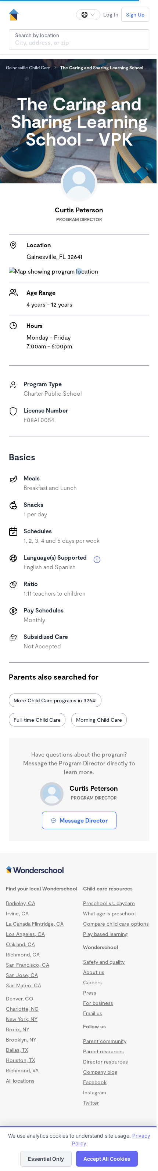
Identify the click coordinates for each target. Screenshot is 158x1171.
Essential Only (46, 1159)
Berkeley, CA (20, 903)
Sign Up (135, 14)
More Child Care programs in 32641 (55, 700)
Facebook (95, 1082)
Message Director (84, 820)
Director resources (105, 1061)
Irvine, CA (17, 913)
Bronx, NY (17, 1029)
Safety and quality (104, 962)
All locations (20, 1080)
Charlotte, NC (22, 1009)
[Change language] (88, 14)
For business (98, 1003)
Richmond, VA (22, 1070)
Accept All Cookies (106, 1159)
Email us (92, 1013)
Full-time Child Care (37, 720)
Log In (110, 14)
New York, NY (21, 1019)
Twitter (91, 1102)
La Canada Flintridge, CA (35, 924)
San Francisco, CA (27, 965)
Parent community (104, 1041)
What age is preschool (109, 913)
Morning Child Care (99, 720)
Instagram (94, 1092)
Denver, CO (19, 998)
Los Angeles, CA (25, 934)
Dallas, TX (17, 1050)
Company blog (100, 1072)
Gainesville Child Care (28, 67)
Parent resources (103, 1051)
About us (93, 972)
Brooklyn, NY (21, 1039)
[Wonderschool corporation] (79, 870)
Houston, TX (20, 1060)
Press (89, 992)
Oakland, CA (20, 944)
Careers (92, 982)
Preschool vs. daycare (109, 903)
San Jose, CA (22, 975)
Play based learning (105, 934)
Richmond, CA (23, 954)
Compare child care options (116, 924)
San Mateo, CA (23, 985)
